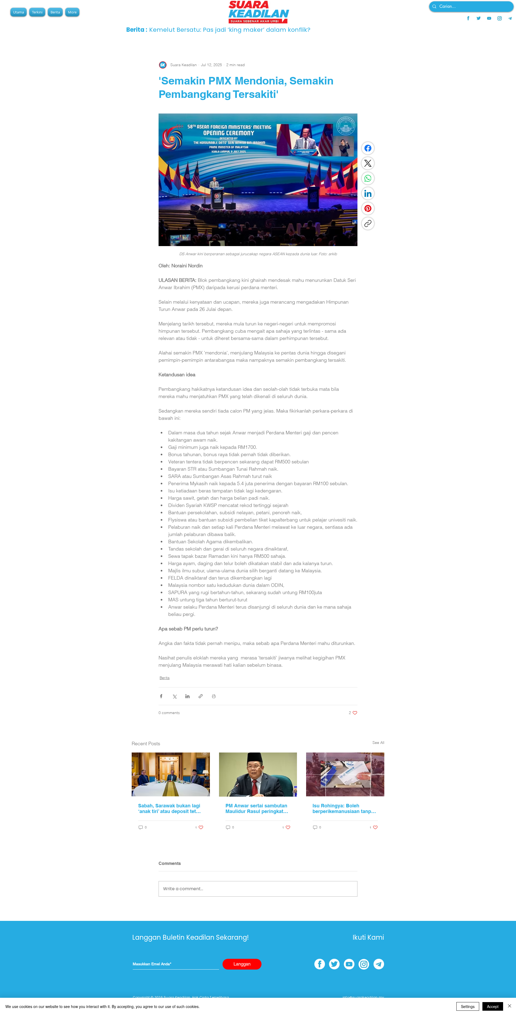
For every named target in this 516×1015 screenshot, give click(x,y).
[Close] (509, 1006)
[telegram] (510, 18)
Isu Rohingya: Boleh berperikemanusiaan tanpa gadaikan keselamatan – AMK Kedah (343, 808)
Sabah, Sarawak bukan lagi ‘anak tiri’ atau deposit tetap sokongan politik (170, 808)
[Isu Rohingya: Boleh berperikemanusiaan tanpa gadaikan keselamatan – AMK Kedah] (345, 774)
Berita (165, 677)
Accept (493, 1006)
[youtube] (489, 18)
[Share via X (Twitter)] (174, 696)
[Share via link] (200, 696)
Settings (468, 1006)
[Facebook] (368, 148)
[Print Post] (213, 696)
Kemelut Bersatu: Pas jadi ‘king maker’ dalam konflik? (229, 30)
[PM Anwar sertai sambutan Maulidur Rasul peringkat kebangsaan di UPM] (258, 775)
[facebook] (468, 18)
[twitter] (478, 18)
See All (378, 742)
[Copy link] (368, 223)
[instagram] (499, 18)
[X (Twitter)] (367, 163)
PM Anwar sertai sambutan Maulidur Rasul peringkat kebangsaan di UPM (256, 808)
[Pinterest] (368, 208)
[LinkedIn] (368, 193)
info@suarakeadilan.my (363, 997)
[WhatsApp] (368, 178)
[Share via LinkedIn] (187, 696)
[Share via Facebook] (161, 696)
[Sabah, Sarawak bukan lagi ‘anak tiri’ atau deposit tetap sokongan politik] (171, 774)
